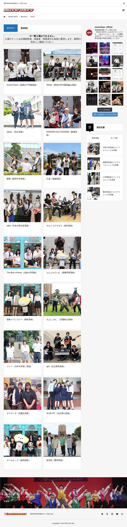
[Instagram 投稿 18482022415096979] (92, 74)
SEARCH (124, 3)
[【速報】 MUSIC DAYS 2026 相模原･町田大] (117, 48)
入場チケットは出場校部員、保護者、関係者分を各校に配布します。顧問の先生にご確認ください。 (43, 39)
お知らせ (7, 490)
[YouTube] (117, 514)
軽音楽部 (95, 138)
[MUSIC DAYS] (19, 10)
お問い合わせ (9, 494)
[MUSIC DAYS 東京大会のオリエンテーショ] (104, 100)
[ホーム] (4, 17)
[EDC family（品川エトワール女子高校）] (92, 48)
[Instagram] (112, 514)
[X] (107, 514)
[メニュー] (123, 10)
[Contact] (122, 514)
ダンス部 (114, 138)
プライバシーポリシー (30, 495)
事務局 (6, 501)
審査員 (25, 490)
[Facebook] (102, 514)
